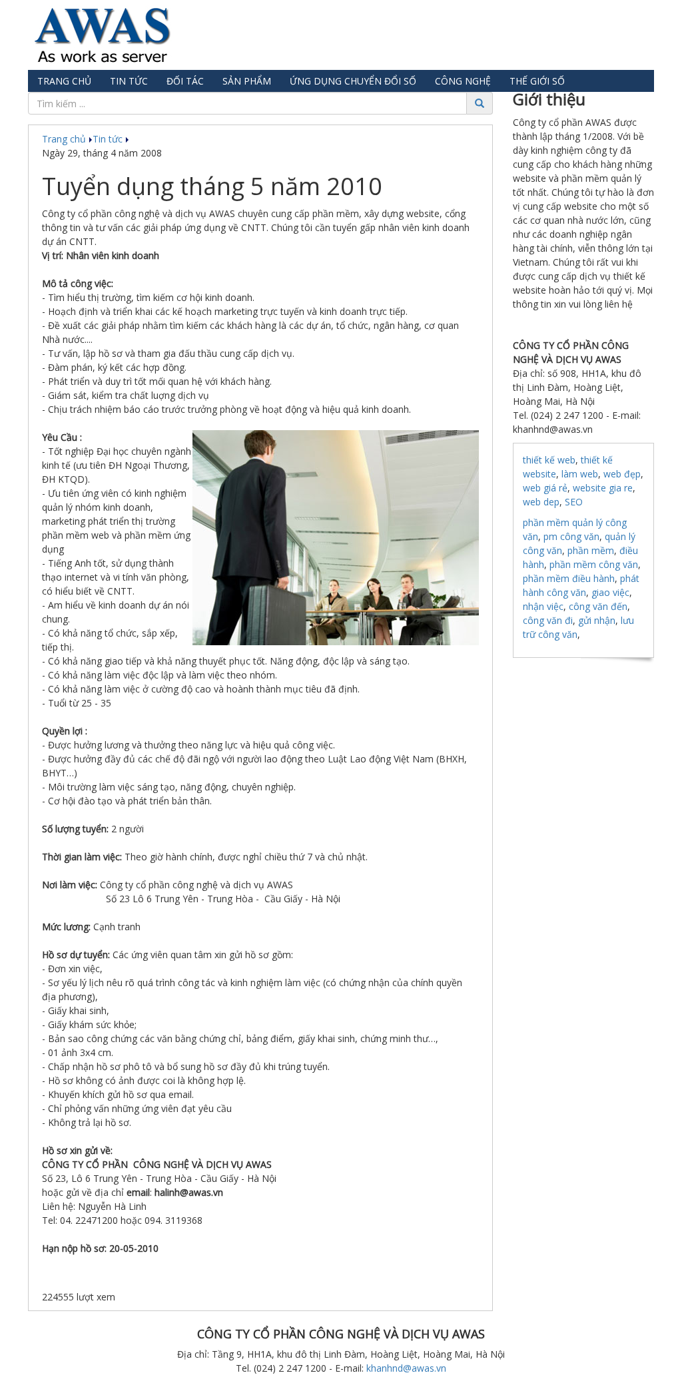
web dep (541, 501)
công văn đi (548, 620)
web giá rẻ (545, 487)
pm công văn (571, 536)
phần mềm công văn (593, 564)
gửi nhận (596, 620)
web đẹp (622, 473)
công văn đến (598, 606)
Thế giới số (537, 81)
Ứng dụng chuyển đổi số (353, 81)
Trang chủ (64, 81)
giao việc (610, 592)
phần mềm (590, 550)
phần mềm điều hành (569, 578)
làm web (579, 473)
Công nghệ (463, 81)
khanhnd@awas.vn (406, 1368)
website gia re (603, 487)
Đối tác (185, 81)
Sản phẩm (246, 81)
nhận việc (543, 606)
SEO (574, 501)
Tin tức (129, 81)
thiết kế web (549, 459)
